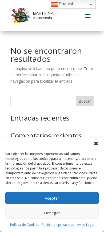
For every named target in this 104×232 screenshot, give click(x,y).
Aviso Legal (85, 224)
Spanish (66, 4)
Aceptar (52, 198)
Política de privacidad (58, 224)
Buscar (85, 101)
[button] (96, 143)
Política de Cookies (24, 224)
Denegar (52, 212)
